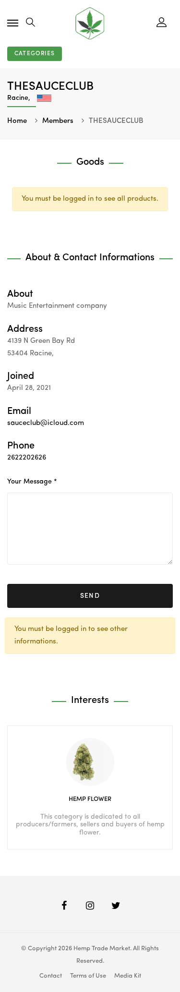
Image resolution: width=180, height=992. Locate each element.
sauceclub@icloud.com (45, 423)
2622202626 (26, 457)
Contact (50, 976)
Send (90, 596)
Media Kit (127, 976)
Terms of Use (88, 976)
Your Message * (32, 481)
